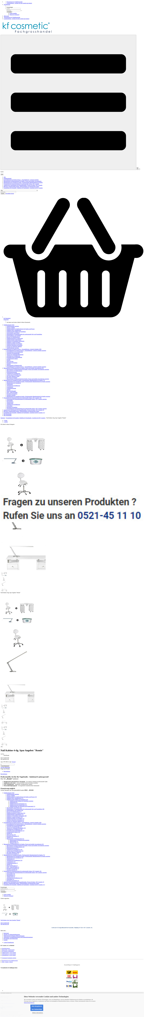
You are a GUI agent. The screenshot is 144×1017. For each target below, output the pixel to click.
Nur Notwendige (37, 1009)
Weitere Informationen (37, 1012)
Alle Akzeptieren (37, 1006)
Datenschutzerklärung (29, 1002)
